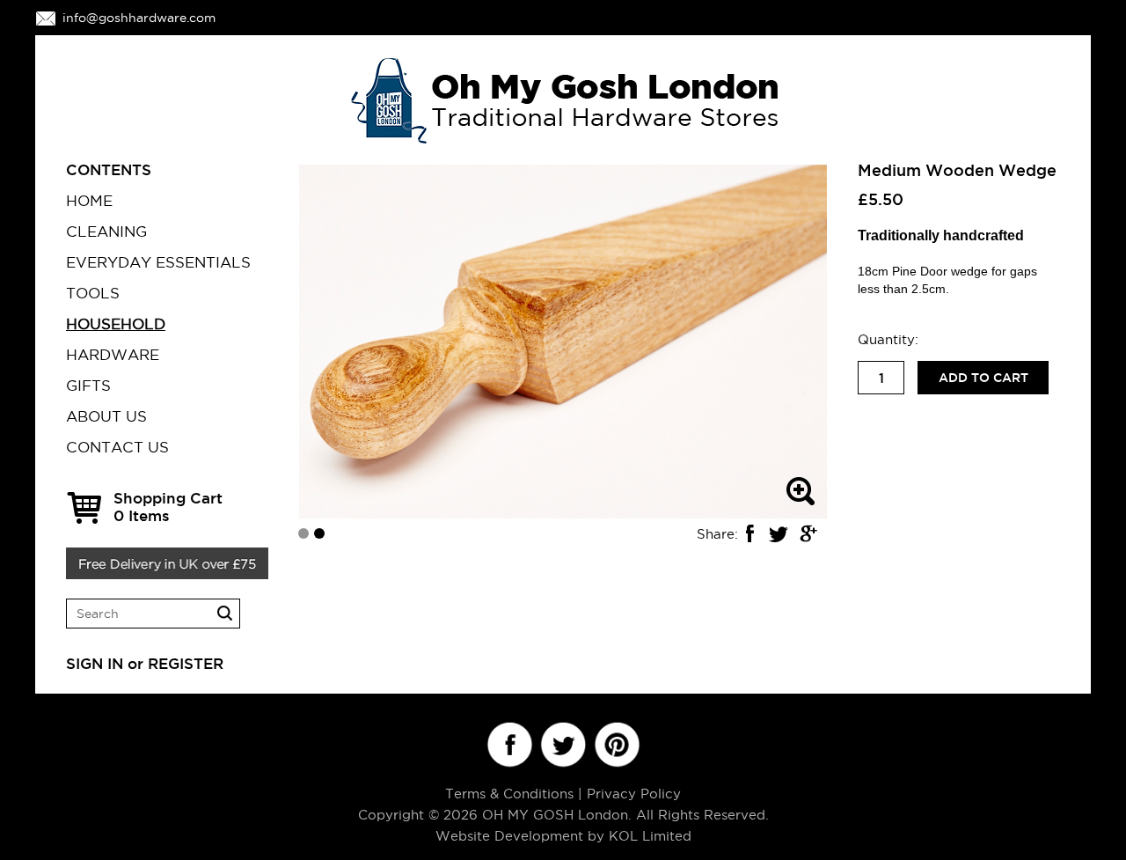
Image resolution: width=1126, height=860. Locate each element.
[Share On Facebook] (749, 533)
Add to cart (983, 378)
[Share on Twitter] (778, 533)
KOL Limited (650, 835)
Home (89, 201)
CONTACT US (117, 447)
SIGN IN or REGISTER (144, 663)
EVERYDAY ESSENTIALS (158, 262)
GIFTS (88, 385)
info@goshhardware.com (139, 18)
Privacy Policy (634, 793)
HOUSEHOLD (115, 324)
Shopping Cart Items (168, 506)
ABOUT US (106, 416)
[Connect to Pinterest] (616, 745)
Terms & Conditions (509, 793)
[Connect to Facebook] (508, 745)
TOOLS (93, 293)
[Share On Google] (807, 533)
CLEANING (106, 231)
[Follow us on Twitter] (562, 745)
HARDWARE (112, 355)
